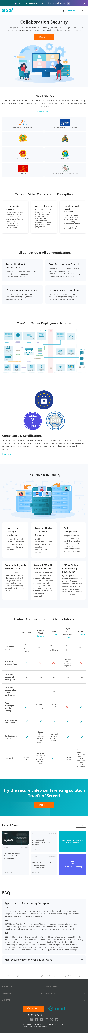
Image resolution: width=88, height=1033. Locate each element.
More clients (42, 111)
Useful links (52, 986)
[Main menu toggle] (82, 10)
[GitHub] (56, 1020)
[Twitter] (51, 1020)
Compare (40, 636)
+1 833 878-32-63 (33, 1014)
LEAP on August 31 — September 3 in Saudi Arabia (44, 3)
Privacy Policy (52, 1024)
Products (7, 986)
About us (50, 993)
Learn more (7, 454)
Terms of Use (27, 1024)
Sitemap (62, 1024)
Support (6, 993)
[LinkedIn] (46, 1020)
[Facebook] (36, 1020)
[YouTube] (41, 1020)
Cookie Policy (39, 1024)
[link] (16, 853)
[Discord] (31, 1020)
